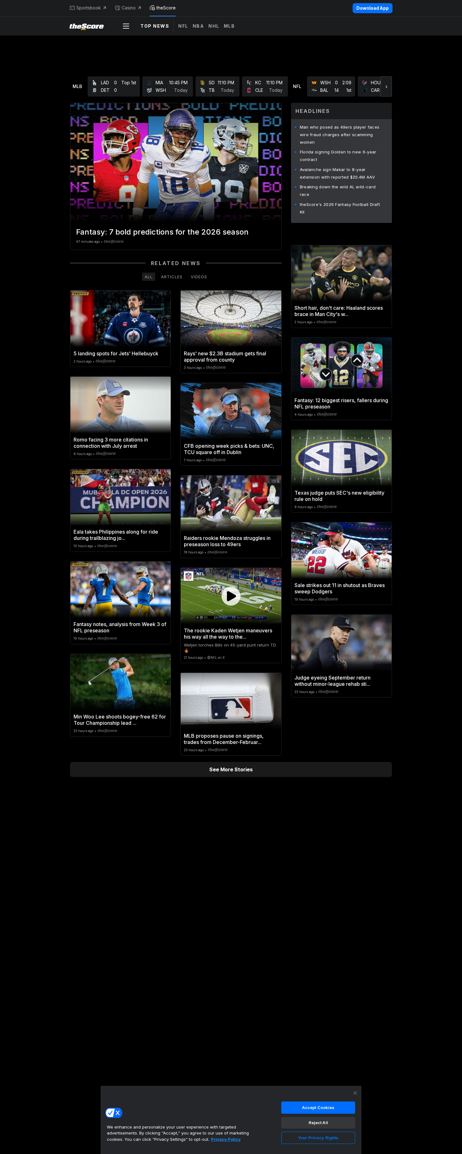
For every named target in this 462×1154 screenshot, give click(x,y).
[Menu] (126, 26)
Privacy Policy (226, 1139)
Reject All (318, 1122)
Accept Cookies (318, 1107)
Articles (172, 276)
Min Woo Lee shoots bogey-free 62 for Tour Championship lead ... (120, 719)
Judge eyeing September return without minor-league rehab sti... (332, 680)
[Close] (355, 1093)
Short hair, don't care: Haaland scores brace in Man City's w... (338, 311)
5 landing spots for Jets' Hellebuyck (116, 353)
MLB (229, 26)
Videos (199, 276)
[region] (231, 1119)
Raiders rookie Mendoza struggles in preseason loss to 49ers (227, 541)
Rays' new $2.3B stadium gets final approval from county (225, 356)
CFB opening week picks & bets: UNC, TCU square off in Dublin (229, 449)
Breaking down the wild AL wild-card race (338, 190)
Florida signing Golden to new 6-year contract (338, 155)
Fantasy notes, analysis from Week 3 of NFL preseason (120, 627)
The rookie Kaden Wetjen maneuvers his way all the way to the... (228, 633)
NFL (183, 26)
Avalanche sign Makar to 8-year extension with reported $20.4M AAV (337, 173)
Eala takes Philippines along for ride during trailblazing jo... (116, 535)
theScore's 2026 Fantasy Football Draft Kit (340, 208)
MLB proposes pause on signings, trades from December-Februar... (224, 739)
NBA (198, 26)
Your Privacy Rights (318, 1137)
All (149, 276)
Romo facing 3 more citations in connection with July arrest (111, 442)
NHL (213, 26)
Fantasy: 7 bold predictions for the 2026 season (162, 231)
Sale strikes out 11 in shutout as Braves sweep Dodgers (339, 588)
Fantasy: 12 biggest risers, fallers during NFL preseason (341, 403)
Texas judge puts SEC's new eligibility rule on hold (339, 496)
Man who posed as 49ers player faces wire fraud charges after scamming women (340, 135)
